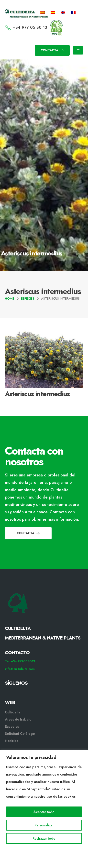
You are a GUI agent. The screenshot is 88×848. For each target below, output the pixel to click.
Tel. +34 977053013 (20, 661)
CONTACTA (50, 50)
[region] (44, 799)
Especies (12, 726)
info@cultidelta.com (20, 669)
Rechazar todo (44, 838)
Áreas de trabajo (18, 719)
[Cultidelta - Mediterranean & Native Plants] (18, 12)
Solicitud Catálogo (20, 733)
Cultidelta (12, 712)
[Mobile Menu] (78, 50)
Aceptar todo (44, 811)
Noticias (11, 740)
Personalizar (44, 825)
